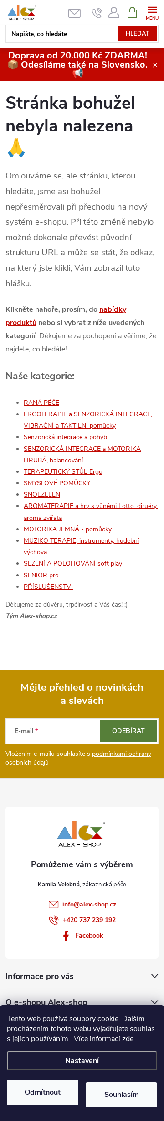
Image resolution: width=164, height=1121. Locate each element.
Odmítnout (43, 1092)
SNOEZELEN (42, 494)
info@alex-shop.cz (89, 904)
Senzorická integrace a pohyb (65, 437)
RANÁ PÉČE (41, 402)
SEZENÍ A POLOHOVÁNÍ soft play (73, 563)
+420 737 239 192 (89, 920)
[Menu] (152, 12)
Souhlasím (121, 1095)
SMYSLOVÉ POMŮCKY (57, 483)
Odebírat (128, 731)
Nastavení (82, 1061)
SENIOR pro (41, 575)
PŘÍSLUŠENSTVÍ (48, 586)
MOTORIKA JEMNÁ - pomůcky (68, 529)
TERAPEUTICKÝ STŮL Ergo (63, 471)
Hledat (137, 34)
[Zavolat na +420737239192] (97, 13)
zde (127, 1039)
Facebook (89, 935)
